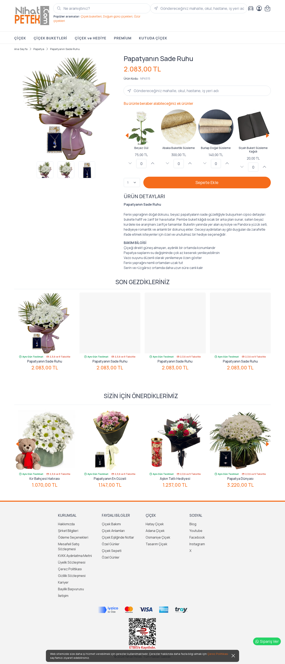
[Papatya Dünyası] (240, 440)
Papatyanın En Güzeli (110, 478)
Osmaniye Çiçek (158, 537)
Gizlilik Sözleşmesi (72, 575)
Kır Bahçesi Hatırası (44, 478)
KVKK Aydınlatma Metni (75, 555)
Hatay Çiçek (155, 524)
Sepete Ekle (206, 182)
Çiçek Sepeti (111, 550)
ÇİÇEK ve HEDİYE (90, 38)
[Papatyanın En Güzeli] (110, 440)
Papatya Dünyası (240, 478)
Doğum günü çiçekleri (117, 16)
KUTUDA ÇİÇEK (153, 38)
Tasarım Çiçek (156, 544)
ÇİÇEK (20, 38)
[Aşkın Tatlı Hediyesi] (175, 440)
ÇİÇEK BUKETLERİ (50, 38)
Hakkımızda (66, 524)
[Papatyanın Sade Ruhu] (44, 323)
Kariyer (63, 582)
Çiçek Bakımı (111, 524)
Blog (192, 524)
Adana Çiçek (155, 530)
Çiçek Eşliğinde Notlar (118, 537)
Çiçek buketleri (91, 16)
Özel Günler (111, 544)
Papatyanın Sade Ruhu (44, 361)
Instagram (197, 544)
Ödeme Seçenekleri (73, 537)
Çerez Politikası (70, 569)
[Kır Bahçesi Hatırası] (44, 440)
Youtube (195, 530)
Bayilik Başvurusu (71, 589)
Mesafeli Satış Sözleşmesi (68, 546)
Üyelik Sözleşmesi (71, 562)
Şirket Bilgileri (68, 530)
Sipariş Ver (269, 641)
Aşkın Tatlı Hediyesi (175, 478)
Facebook (197, 537)
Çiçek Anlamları (113, 530)
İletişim (63, 595)
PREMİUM (122, 38)
